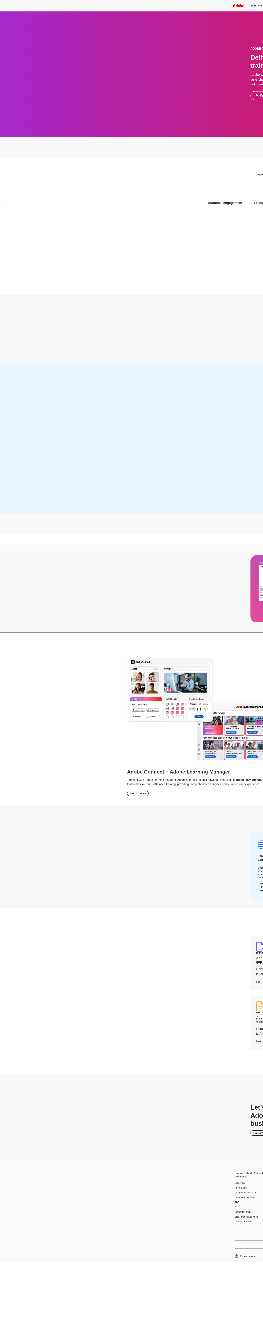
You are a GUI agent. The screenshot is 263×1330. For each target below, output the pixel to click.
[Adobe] (238, 5)
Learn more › (138, 793)
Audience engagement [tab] (225, 203)
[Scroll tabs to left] (3, 202)
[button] (246, 1256)
